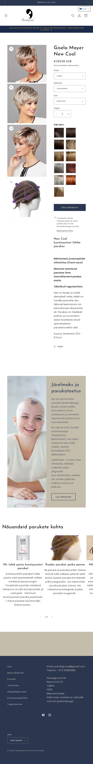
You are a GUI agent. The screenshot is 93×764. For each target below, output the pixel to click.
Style (56, 70)
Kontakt (11, 679)
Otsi (9, 666)
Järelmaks (13, 685)
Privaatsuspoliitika (17, 697)
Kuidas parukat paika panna (65, 564)
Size (56, 95)
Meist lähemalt (15, 672)
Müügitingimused (16, 691)
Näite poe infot (65, 230)
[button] (6, 15)
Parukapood (20, 750)
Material (58, 83)
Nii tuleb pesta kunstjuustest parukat (23, 566)
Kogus (57, 108)
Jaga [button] (60, 346)
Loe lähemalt (63, 496)
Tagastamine (14, 704)
